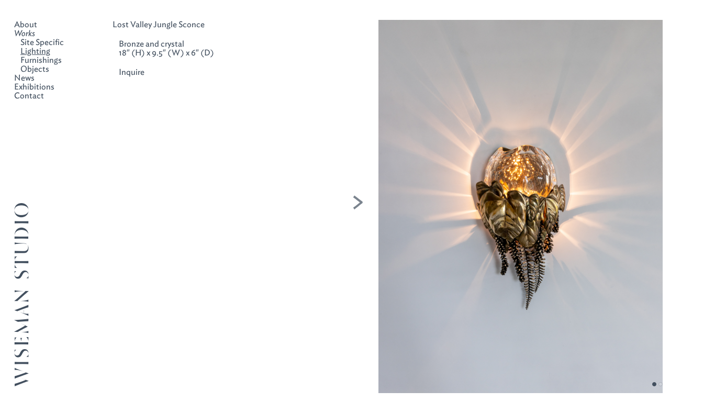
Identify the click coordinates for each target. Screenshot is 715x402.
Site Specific (42, 42)
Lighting (35, 51)
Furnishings (41, 60)
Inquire (131, 72)
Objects (34, 69)
